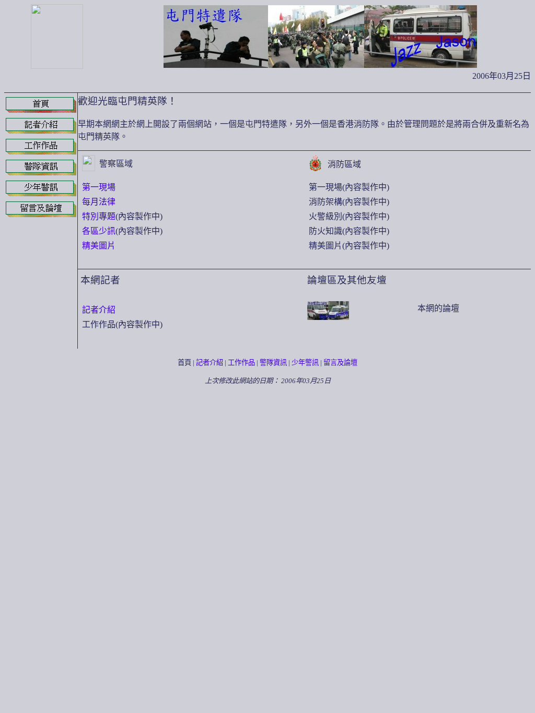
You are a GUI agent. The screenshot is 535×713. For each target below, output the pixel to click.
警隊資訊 (273, 362)
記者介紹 (98, 309)
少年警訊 (305, 362)
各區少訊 (98, 231)
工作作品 (241, 362)
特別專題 (98, 216)
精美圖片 (98, 245)
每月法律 (98, 201)
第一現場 (98, 187)
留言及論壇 (340, 362)
